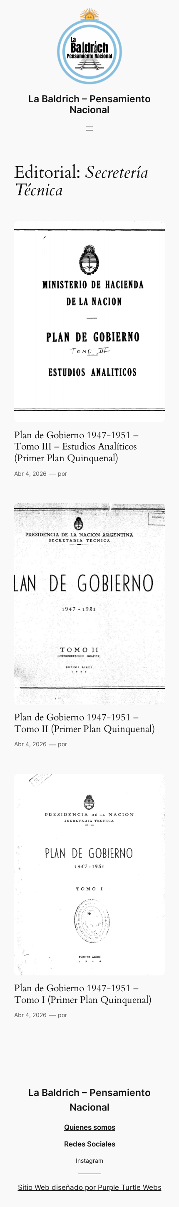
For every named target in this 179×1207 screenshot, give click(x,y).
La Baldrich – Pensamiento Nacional (89, 104)
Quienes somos (89, 1127)
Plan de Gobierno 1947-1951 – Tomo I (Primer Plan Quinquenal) (83, 993)
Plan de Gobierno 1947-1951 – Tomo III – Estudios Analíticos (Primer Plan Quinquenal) (76, 446)
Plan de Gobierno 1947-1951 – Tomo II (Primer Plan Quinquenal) (84, 723)
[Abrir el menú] (89, 129)
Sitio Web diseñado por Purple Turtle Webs (90, 1187)
